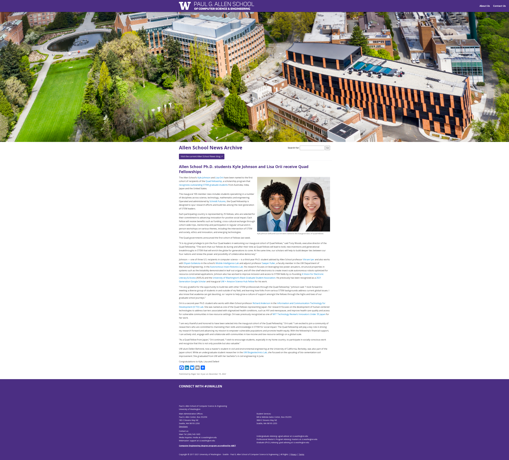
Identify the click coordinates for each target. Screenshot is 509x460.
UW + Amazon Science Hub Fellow (237, 281)
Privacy (293, 454)
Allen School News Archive (210, 147)
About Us (485, 5)
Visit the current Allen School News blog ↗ (202, 156)
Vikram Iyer (308, 259)
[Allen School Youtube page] (181, 398)
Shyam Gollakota (192, 263)
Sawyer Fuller (268, 263)
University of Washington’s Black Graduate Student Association (244, 277)
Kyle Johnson (204, 177)
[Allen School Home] (216, 7)
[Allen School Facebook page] (179, 398)
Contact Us (499, 5)
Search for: (293, 147)
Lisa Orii (219, 177)
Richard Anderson (261, 303)
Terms (301, 454)
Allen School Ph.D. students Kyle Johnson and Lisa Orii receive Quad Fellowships (243, 169)
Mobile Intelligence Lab (227, 263)
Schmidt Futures (218, 201)
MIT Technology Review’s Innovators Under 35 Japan (299, 314)
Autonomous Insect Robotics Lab (226, 266)
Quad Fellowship (214, 181)
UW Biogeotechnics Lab (255, 352)
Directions (183, 426)
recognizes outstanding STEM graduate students (203, 184)
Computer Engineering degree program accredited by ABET (207, 445)
